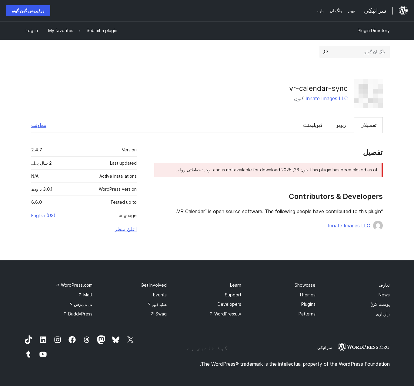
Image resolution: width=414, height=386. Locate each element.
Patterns (307, 313)
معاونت (38, 125)
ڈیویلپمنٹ (312, 125)
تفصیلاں (368, 125)
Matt (85, 294)
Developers (229, 304)
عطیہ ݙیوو (157, 304)
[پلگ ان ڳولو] (325, 52)
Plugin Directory (374, 30)
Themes (307, 294)
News (384, 294)
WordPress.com (74, 285)
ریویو (341, 125)
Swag (158, 313)
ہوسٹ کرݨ (380, 304)
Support (233, 294)
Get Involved (154, 285)
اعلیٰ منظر (126, 229)
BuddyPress (77, 313)
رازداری (383, 313)
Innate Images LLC (326, 98)
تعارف (384, 285)
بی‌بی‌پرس (80, 304)
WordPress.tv (225, 313)
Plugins (308, 304)
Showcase (305, 285)
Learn (235, 285)
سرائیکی (324, 347)
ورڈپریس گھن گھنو (28, 10)
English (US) (43, 215)
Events (160, 294)
